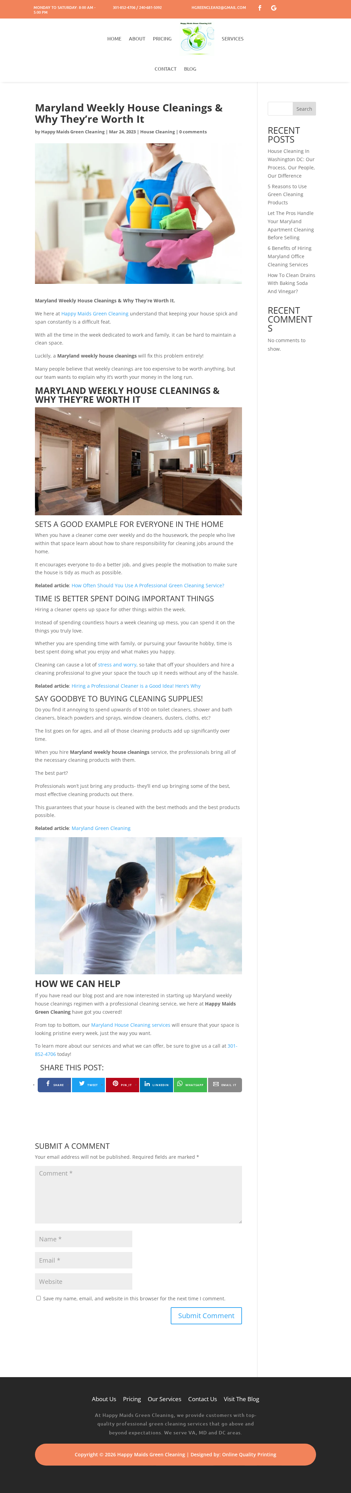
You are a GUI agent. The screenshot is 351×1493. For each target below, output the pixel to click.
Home (114, 38)
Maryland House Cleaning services (130, 1025)
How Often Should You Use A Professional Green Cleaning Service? (148, 585)
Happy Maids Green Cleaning (73, 132)
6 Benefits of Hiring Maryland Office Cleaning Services (290, 256)
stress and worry (117, 664)
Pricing (162, 38)
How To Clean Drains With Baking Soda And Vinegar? (291, 283)
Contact (166, 68)
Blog (190, 68)
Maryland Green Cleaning (101, 828)
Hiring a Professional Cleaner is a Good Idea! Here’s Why (136, 686)
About (137, 38)
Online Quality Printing (249, 1454)
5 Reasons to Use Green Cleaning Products (287, 194)
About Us (104, 1399)
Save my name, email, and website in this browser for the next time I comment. (134, 1298)
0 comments (193, 132)
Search (304, 109)
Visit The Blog (241, 1399)
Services (233, 38)
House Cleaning (157, 132)
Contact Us (202, 1399)
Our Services (164, 1399)
